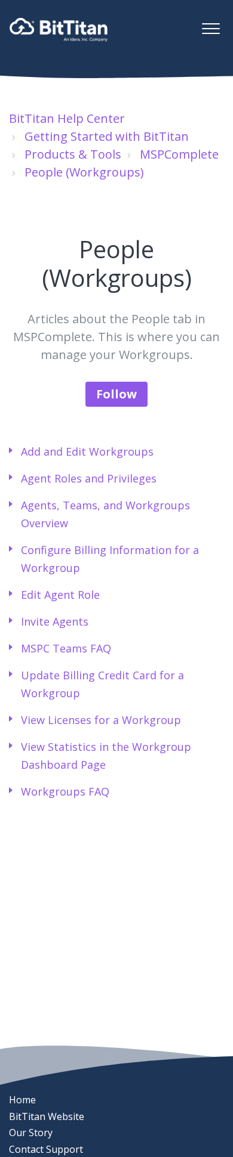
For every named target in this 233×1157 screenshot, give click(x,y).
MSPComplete (179, 154)
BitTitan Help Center (67, 118)
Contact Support (46, 1149)
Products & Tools (72, 154)
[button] (210, 28)
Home (22, 1099)
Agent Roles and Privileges (89, 478)
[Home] (58, 30)
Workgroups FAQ (65, 791)
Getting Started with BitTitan (106, 136)
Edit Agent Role (60, 594)
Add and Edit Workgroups (87, 451)
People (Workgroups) (84, 172)
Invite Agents (54, 621)
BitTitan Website (46, 1116)
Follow (116, 394)
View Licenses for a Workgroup (101, 720)
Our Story (31, 1132)
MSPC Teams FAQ (66, 648)
